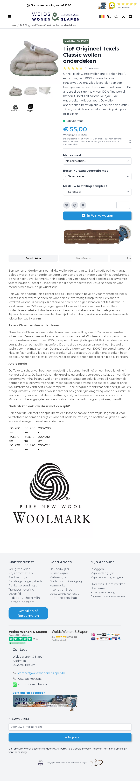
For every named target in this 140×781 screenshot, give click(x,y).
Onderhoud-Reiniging (66, 581)
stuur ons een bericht (33, 684)
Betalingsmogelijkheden (27, 581)
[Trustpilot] (29, 637)
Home (12, 25)
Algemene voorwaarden (107, 596)
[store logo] (55, 16)
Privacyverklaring (102, 592)
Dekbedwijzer (59, 569)
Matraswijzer (59, 577)
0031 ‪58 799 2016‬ (29, 678)
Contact (20, 650)
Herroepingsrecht (21, 602)
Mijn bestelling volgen (106, 577)
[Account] (123, 16)
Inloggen (97, 569)
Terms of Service (113, 748)
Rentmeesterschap (63, 597)
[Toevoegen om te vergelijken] (74, 205)
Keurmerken (58, 585)
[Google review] (70, 635)
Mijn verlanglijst (102, 573)
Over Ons (97, 584)
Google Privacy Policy (86, 748)
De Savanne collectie (64, 593)
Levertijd (15, 593)
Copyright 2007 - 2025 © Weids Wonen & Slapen (67, 763)
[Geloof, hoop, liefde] (96, 762)
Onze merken (115, 584)
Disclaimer (98, 588)
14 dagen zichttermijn (24, 597)
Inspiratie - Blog (61, 589)
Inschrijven (70, 737)
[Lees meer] (130, 141)
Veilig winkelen (20, 569)
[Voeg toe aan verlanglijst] (66, 205)
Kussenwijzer (59, 573)
